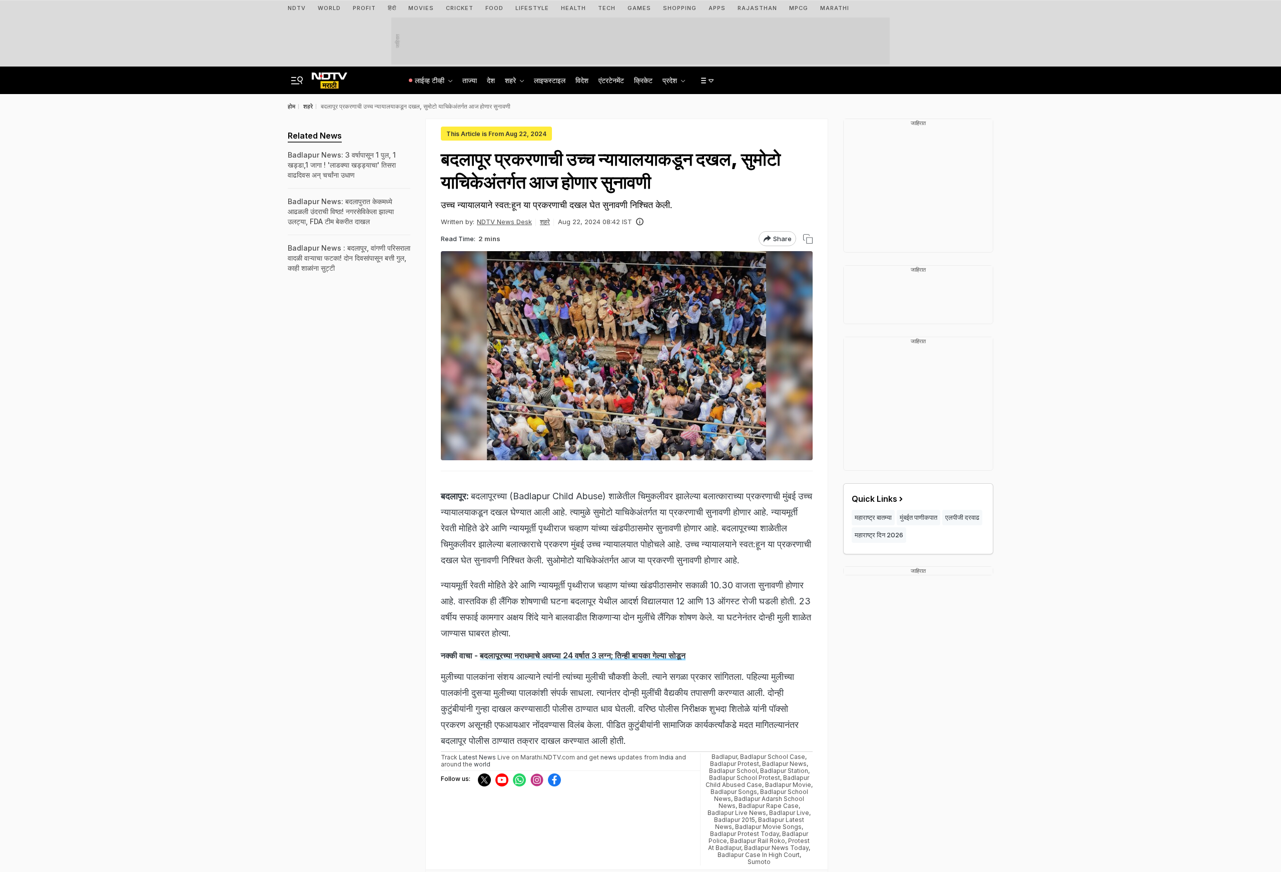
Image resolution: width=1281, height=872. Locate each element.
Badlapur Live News (737, 812)
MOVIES (421, 8)
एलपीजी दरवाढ (962, 517)
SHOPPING (680, 8)
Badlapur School (733, 770)
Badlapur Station (784, 770)
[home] (329, 78)
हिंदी (392, 8)
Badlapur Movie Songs (768, 826)
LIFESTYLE (532, 8)
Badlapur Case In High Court (759, 854)
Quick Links (874, 499)
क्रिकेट (643, 80)
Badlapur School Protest (744, 777)
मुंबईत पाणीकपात (918, 517)
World (329, 8)
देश (491, 80)
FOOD (494, 8)
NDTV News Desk (504, 222)
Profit (364, 8)
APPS (717, 8)
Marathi (834, 8)
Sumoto (759, 861)
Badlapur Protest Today (744, 833)
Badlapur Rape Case (769, 805)
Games (639, 8)
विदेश (581, 80)
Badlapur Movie (788, 784)
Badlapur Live (789, 812)
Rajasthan (757, 8)
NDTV (297, 8)
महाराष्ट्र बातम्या (873, 517)
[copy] (808, 239)
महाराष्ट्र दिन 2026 (879, 535)
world (482, 764)
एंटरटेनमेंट (611, 80)
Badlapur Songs (734, 791)
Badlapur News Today (776, 847)
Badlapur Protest (734, 763)
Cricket (459, 8)
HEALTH (573, 8)
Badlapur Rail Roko (757, 840)
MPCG (798, 8)
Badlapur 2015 (734, 819)
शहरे (545, 222)
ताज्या (469, 80)
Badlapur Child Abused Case (757, 781)
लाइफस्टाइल (549, 80)
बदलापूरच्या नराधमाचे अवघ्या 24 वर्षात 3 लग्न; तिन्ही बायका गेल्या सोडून (583, 655)
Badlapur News (784, 763)
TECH (606, 8)
